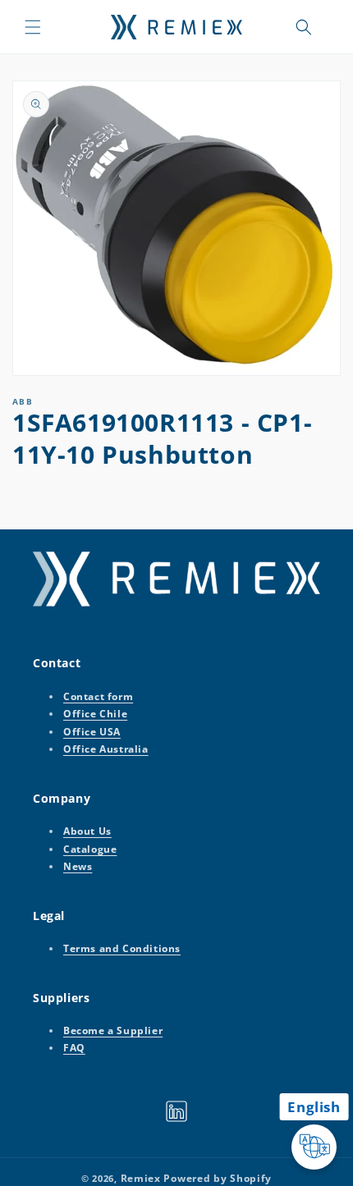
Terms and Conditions (122, 948)
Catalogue (90, 849)
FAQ (74, 1048)
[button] (33, 27)
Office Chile (95, 714)
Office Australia (106, 749)
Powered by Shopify (217, 1178)
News (77, 866)
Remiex (141, 1178)
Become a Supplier (113, 1030)
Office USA (92, 732)
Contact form (98, 696)
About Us (87, 831)
